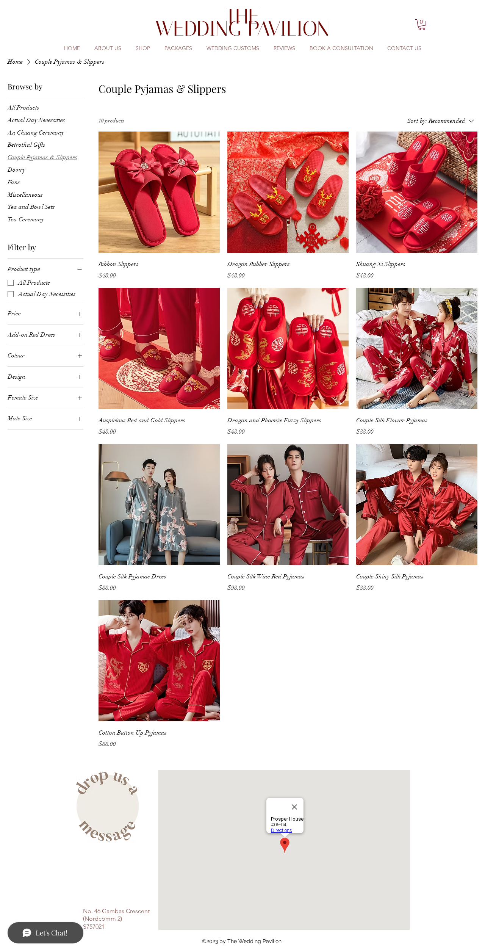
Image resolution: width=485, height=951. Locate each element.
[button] (421, 24)
